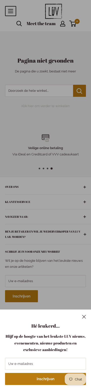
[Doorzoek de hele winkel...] (79, 91)
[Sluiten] (84, 317)
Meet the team (41, 23)
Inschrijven (45, 379)
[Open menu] (10, 11)
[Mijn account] (62, 23)
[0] (73, 24)
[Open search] (19, 23)
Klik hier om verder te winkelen (45, 106)
